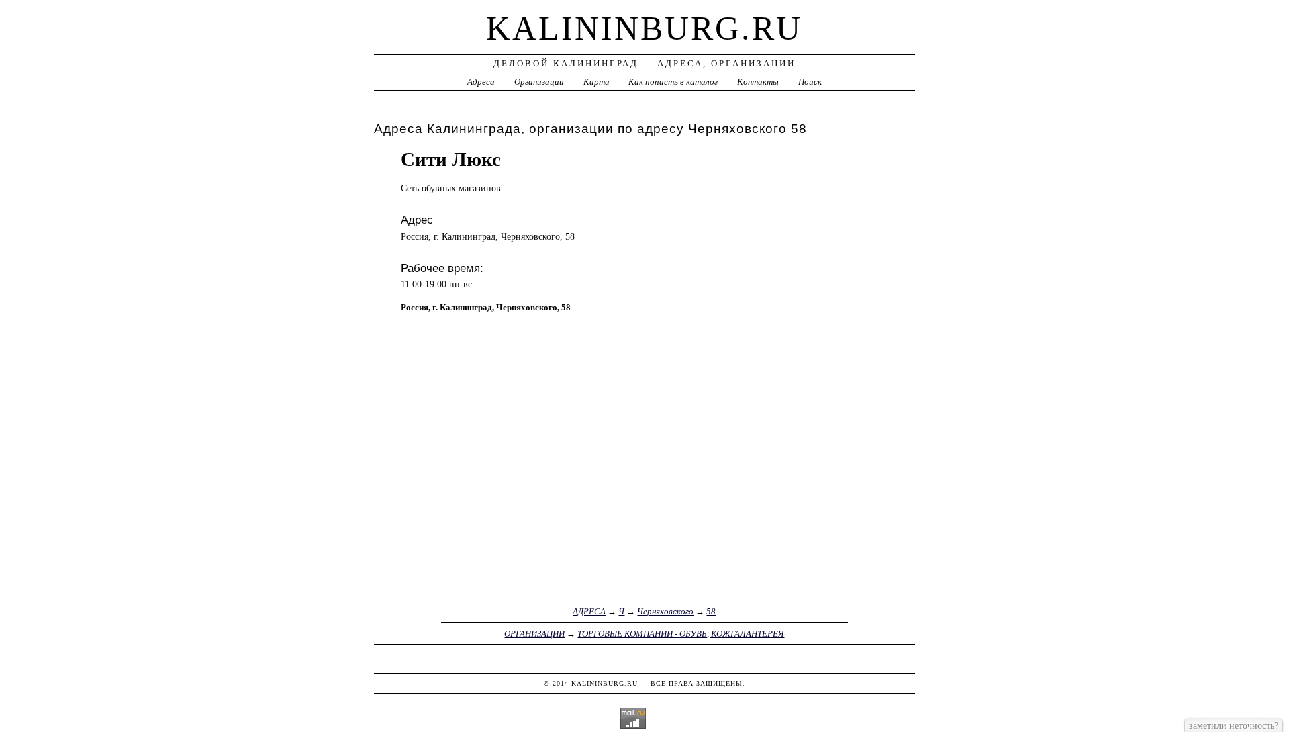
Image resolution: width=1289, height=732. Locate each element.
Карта (596, 82)
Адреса (481, 82)
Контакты (758, 82)
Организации (539, 82)
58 (711, 611)
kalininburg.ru (644, 28)
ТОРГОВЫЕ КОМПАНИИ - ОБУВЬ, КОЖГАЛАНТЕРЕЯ (680, 634)
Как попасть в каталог (673, 82)
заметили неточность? (1233, 725)
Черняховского (665, 611)
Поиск (810, 82)
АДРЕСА (589, 611)
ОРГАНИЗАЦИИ (534, 634)
